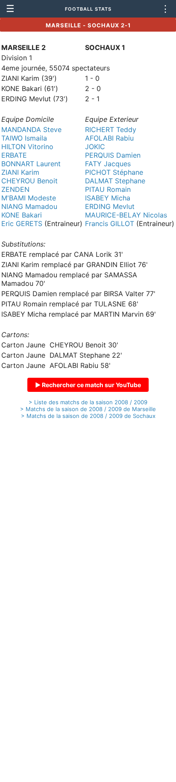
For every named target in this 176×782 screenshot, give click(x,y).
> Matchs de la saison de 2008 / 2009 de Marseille (88, 409)
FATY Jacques (108, 163)
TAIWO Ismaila (24, 138)
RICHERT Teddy (110, 129)
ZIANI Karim (20, 172)
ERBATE (14, 155)
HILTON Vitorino (27, 146)
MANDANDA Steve (31, 129)
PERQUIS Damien (113, 155)
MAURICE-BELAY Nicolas (126, 215)
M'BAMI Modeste (28, 198)
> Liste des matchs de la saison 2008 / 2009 (88, 402)
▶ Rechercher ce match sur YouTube (88, 384)
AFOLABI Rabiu (109, 138)
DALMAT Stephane (115, 180)
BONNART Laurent (31, 163)
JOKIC (95, 146)
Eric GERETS (21, 223)
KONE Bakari (21, 215)
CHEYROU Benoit (29, 180)
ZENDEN (15, 189)
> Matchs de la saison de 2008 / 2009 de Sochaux (88, 415)
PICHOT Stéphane (114, 172)
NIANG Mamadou (29, 206)
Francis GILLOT (109, 223)
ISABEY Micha (107, 198)
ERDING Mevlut (110, 206)
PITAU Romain (108, 189)
